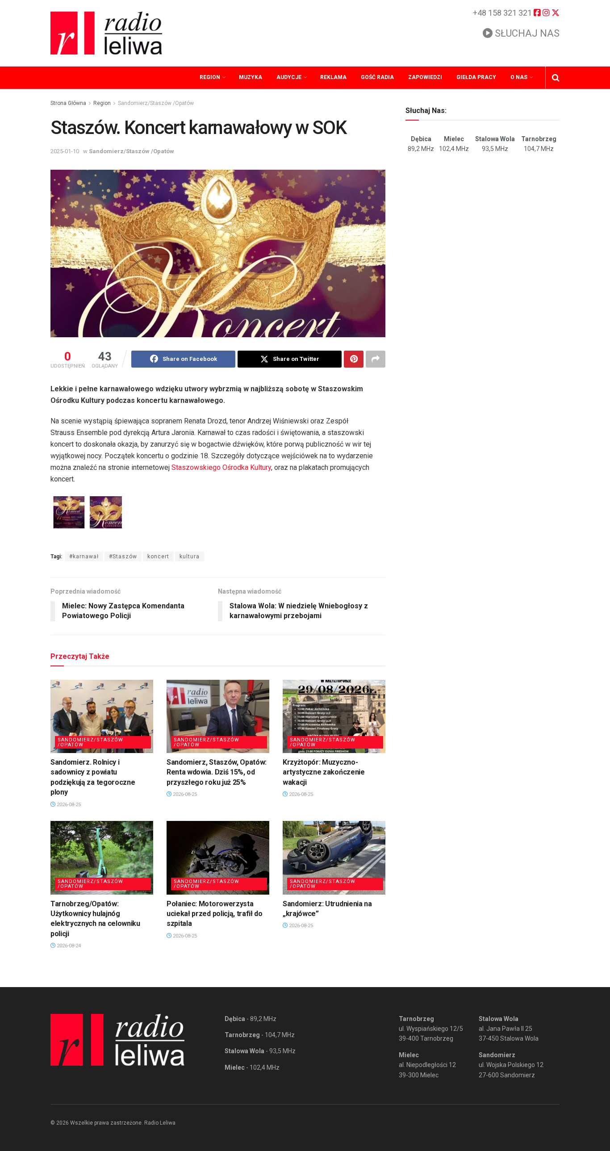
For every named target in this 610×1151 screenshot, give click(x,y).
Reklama (333, 77)
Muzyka (250, 77)
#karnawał (84, 556)
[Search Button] (556, 78)
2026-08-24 (68, 946)
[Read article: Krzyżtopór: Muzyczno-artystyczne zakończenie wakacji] (334, 716)
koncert (158, 556)
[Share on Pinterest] (353, 359)
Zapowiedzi (425, 77)
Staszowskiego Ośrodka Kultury (221, 467)
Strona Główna (68, 103)
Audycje (288, 77)
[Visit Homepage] (106, 33)
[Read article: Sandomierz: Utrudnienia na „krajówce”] (334, 857)
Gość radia (377, 77)
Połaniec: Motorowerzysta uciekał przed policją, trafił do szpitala (215, 914)
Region (210, 77)
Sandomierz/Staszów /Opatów (156, 103)
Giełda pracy (476, 77)
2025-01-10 (64, 151)
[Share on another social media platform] (375, 359)
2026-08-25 (68, 805)
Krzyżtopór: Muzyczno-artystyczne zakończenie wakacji (324, 772)
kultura (190, 556)
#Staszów (123, 556)
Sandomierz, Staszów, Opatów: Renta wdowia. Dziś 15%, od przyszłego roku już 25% (217, 772)
